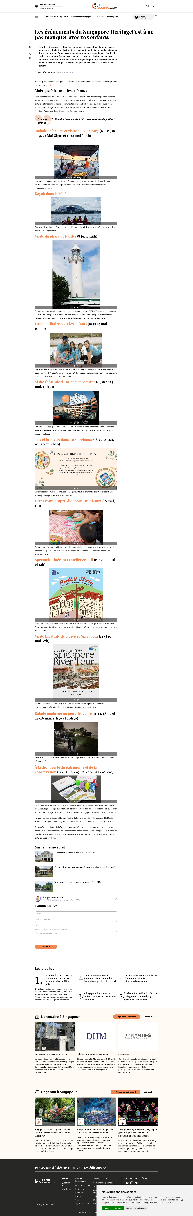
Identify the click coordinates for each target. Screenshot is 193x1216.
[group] (150, 16)
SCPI (95, 1186)
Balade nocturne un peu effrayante (63, 713)
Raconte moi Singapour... (82, 16)
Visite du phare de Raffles (55, 236)
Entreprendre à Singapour (56, 16)
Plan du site (83, 1212)
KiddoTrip (55, 834)
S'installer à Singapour (107, 16)
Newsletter (66, 1189)
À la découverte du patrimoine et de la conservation (66, 769)
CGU (77, 1200)
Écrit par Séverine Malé (45, 72)
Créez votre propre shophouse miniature (68, 500)
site (50, 85)
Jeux (95, 1200)
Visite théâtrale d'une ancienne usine (65, 381)
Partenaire (79, 1189)
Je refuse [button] (118, 1208)
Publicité (79, 1192)
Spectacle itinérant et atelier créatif (64, 559)
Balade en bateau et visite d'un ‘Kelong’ (67, 130)
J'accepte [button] (107, 1208)
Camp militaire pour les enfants (61, 323)
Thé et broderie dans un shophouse (64, 439)
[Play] (150, 16)
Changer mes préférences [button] (136, 1208)
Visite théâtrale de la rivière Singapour (66, 636)
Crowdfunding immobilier (104, 1183)
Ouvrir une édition (83, 1185)
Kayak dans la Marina (52, 193)
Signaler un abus (82, 1203)
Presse (78, 1196)
